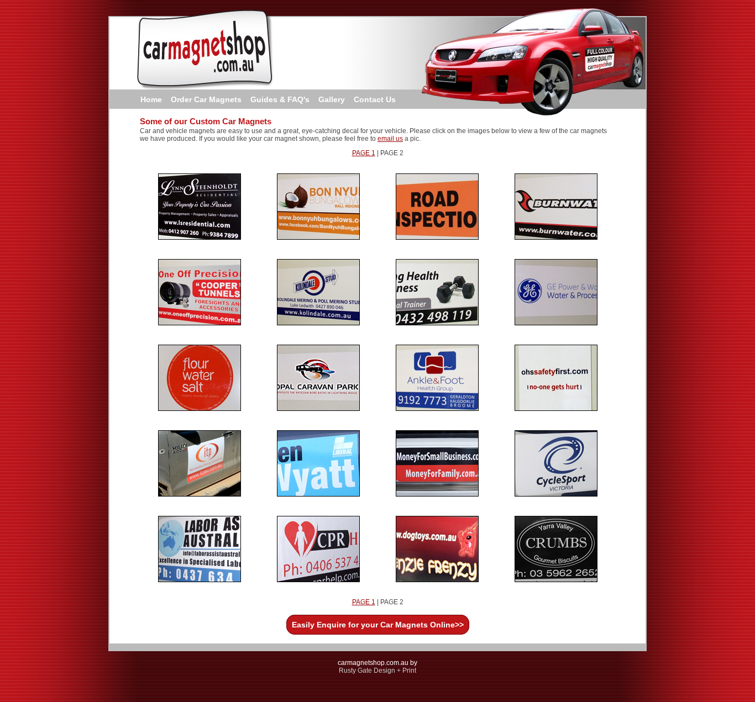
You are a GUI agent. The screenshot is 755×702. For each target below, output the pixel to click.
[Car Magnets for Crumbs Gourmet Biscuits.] (556, 580)
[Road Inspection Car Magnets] (437, 237)
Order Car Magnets (206, 99)
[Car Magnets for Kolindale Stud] (318, 323)
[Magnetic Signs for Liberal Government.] (318, 494)
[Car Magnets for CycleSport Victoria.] (556, 494)
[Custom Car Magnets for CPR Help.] (318, 580)
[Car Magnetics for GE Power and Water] (556, 323)
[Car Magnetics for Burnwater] (556, 237)
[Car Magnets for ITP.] (199, 494)
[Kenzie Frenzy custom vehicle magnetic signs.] (437, 580)
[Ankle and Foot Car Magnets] (437, 409)
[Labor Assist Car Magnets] (199, 580)
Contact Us (375, 99)
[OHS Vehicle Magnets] (556, 409)
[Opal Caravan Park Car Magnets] (318, 409)
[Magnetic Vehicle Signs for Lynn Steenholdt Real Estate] (199, 237)
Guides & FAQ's (280, 99)
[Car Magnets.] (437, 494)
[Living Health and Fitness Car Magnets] (437, 323)
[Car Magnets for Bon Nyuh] (318, 237)
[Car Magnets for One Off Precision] (199, 323)
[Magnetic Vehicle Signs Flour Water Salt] (199, 409)
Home (151, 99)
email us (390, 138)
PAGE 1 (363, 153)
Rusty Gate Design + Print (377, 670)
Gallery (331, 99)
